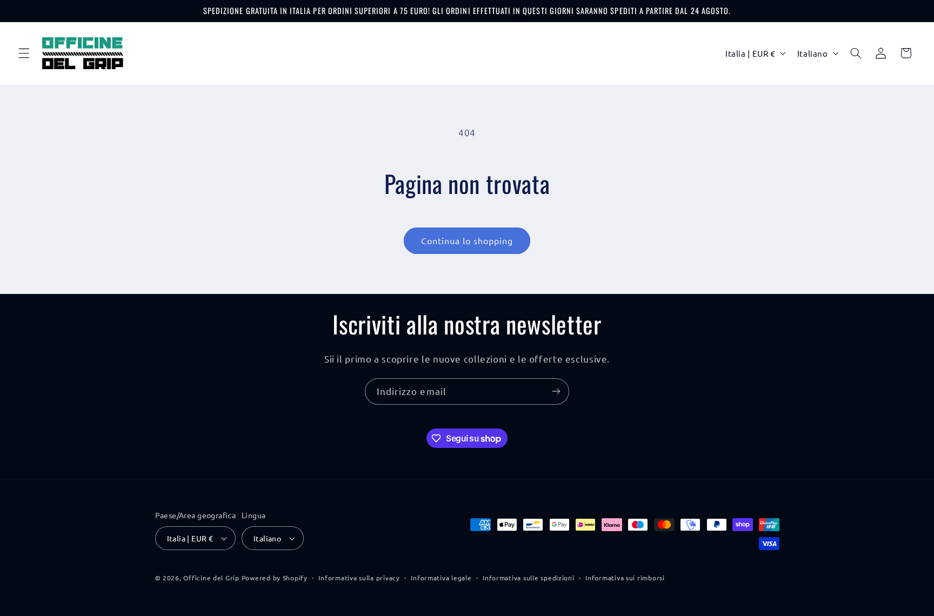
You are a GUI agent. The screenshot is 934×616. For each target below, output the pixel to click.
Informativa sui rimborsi (625, 577)
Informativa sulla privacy (358, 577)
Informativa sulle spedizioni (529, 577)
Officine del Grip (211, 577)
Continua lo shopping (467, 240)
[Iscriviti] (556, 391)
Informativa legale (441, 577)
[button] (23, 53)
